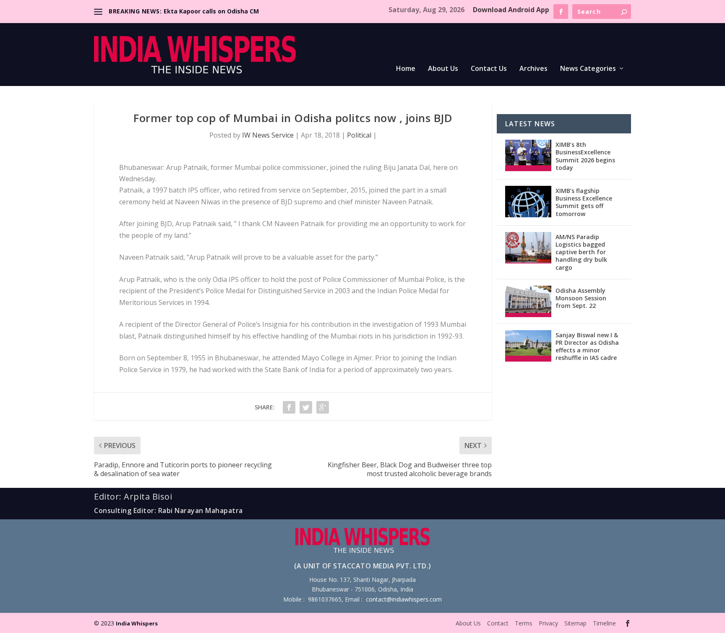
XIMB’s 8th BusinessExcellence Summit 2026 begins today (585, 156)
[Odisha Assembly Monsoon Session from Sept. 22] (528, 301)
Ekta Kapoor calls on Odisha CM (211, 11)
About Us (443, 69)
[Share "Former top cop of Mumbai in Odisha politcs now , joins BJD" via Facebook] (289, 407)
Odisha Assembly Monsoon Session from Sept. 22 (580, 298)
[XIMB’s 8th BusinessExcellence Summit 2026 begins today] (528, 155)
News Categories (588, 69)
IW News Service (268, 135)
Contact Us (489, 69)
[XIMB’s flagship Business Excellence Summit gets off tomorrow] (528, 201)
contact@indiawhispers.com (404, 599)
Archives (533, 69)
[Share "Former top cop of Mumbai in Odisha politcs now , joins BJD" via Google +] (322, 407)
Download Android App (511, 9)
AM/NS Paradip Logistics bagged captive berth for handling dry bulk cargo (581, 252)
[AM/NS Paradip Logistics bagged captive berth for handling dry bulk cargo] (528, 247)
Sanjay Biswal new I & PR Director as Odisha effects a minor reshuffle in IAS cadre (587, 346)
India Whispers (137, 623)
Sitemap (575, 623)
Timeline (604, 623)
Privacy (548, 623)
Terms (523, 623)
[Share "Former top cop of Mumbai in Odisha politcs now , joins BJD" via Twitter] (305, 407)
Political (359, 135)
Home (405, 69)
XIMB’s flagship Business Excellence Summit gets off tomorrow (583, 202)
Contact (498, 623)
